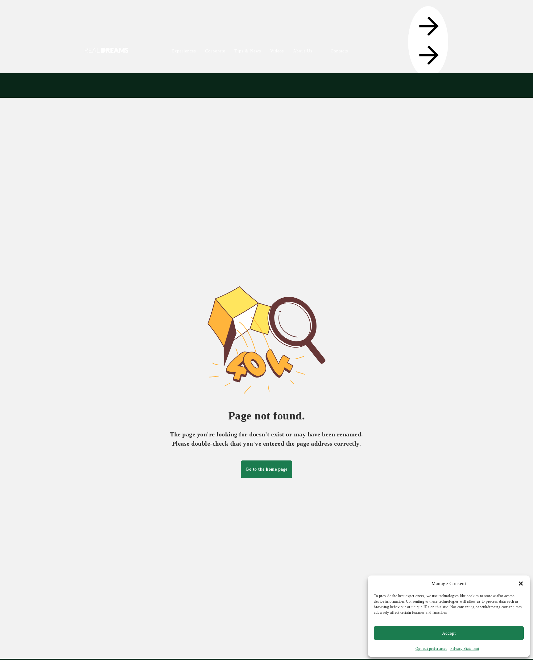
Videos (277, 51)
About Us (302, 51)
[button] (521, 583)
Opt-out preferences (431, 648)
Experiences (183, 51)
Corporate (215, 51)
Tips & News (247, 51)
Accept (449, 633)
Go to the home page (266, 469)
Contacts (339, 51)
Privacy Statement (464, 648)
